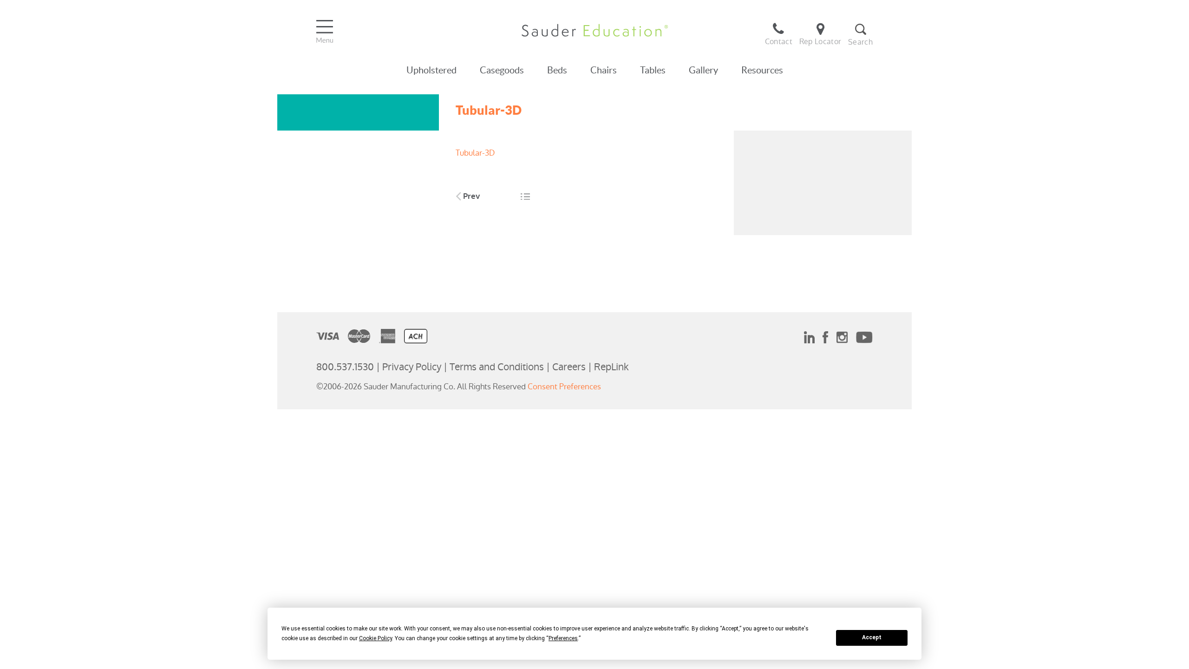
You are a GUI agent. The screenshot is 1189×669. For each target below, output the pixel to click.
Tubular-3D (475, 152)
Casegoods (502, 70)
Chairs (603, 70)
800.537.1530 (345, 367)
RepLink (611, 367)
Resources (762, 70)
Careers (569, 367)
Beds (557, 70)
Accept (872, 637)
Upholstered (431, 70)
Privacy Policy (411, 367)
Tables (653, 70)
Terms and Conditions (497, 367)
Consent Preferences (564, 386)
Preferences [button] (563, 638)
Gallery (703, 70)
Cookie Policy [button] (375, 638)
